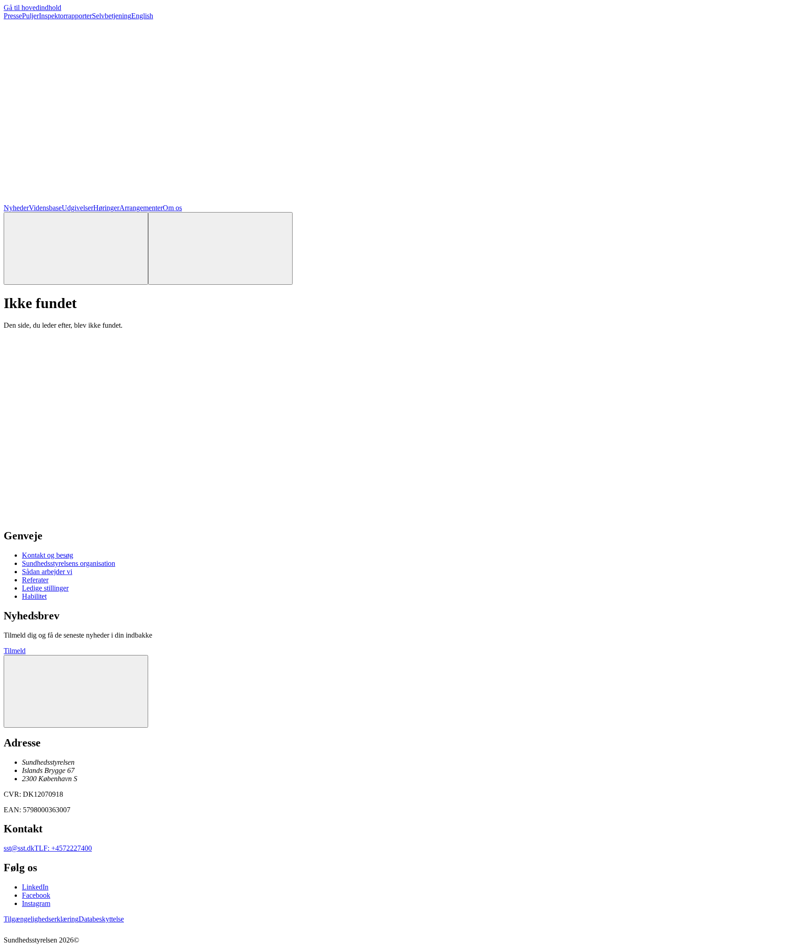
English (142, 16)
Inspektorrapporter (65, 16)
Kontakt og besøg (47, 555)
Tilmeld (15, 651)
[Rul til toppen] (76, 691)
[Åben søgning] (76, 248)
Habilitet (34, 596)
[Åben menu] (220, 248)
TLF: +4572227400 (63, 848)
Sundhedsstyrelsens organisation (68, 563)
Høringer (106, 208)
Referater (35, 580)
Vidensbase (45, 208)
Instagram (36, 903)
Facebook (36, 895)
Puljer (30, 16)
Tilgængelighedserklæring (41, 919)
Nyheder (16, 208)
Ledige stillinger (45, 588)
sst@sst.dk (19, 848)
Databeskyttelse (101, 919)
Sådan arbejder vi (47, 571)
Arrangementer (141, 208)
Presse (13, 16)
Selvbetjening (111, 16)
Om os (172, 208)
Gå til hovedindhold (32, 7)
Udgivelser (77, 208)
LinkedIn (35, 887)
